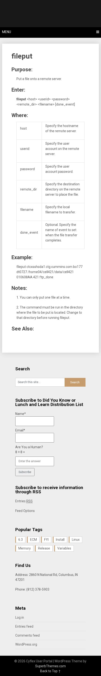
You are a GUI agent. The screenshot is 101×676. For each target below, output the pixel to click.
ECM (33, 539)
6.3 (20, 539)
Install (60, 539)
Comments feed (27, 635)
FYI (46, 539)
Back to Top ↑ (50, 671)
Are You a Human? (29, 449)
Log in (19, 617)
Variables (64, 548)
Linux (76, 539)
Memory (24, 548)
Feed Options (25, 511)
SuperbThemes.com (50, 666)
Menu (6, 32)
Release (44, 548)
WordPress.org (26, 644)
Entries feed (24, 626)
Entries (24, 501)
